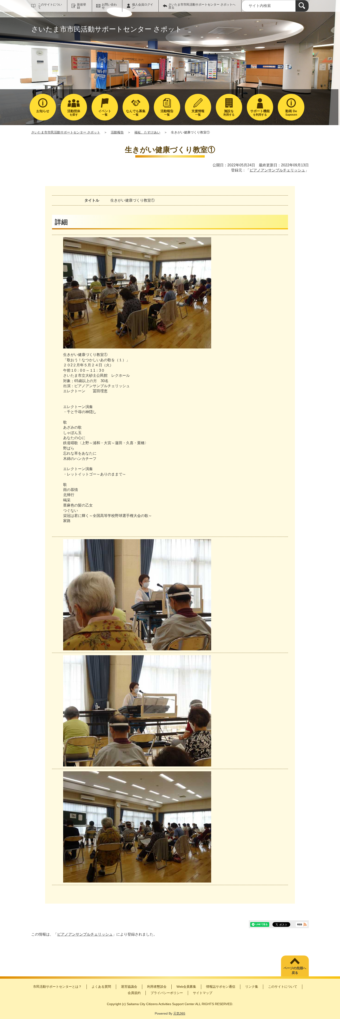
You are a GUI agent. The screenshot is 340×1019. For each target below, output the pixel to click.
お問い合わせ (109, 6)
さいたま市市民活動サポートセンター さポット (65, 132)
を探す (73, 112)
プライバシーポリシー (167, 993)
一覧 (104, 112)
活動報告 (117, 132)
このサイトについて (50, 6)
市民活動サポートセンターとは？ (57, 986)
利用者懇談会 (157, 986)
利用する (229, 112)
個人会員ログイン (142, 6)
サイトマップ (202, 993)
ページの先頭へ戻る (295, 970)
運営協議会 (129, 986)
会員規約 (134, 993)
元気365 (179, 1013)
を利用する (260, 112)
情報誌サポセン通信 (220, 986)
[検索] (302, 6)
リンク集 (251, 986)
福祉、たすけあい (147, 132)
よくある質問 (101, 986)
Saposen (291, 112)
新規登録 (81, 6)
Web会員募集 (186, 986)
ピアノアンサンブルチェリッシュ (277, 170)
